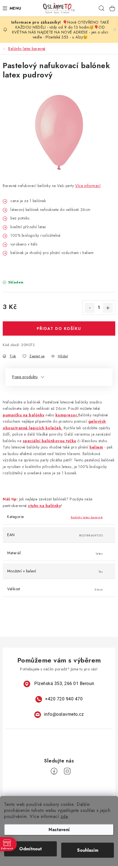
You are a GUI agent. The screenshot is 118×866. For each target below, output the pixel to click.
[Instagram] (67, 771)
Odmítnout (30, 849)
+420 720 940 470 (64, 698)
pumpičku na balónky (23, 415)
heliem (96, 447)
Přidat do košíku (59, 328)
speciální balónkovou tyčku (49, 441)
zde (64, 816)
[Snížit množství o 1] (90, 308)
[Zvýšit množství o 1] (108, 308)
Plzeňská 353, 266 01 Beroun (64, 683)
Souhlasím (87, 850)
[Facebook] (54, 771)
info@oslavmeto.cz (64, 714)
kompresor (66, 415)
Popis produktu (25, 377)
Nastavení (59, 829)
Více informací (87, 185)
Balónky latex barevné (87, 517)
